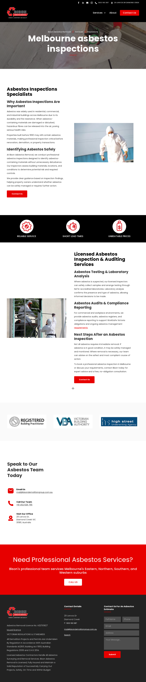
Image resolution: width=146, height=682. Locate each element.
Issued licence (14, 629)
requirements (81, 327)
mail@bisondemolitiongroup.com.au (34, 492)
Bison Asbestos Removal (59, 32)
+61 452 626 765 (24, 504)
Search (67, 635)
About (112, 12)
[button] (99, 13)
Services (79, 32)
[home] (17, 12)
